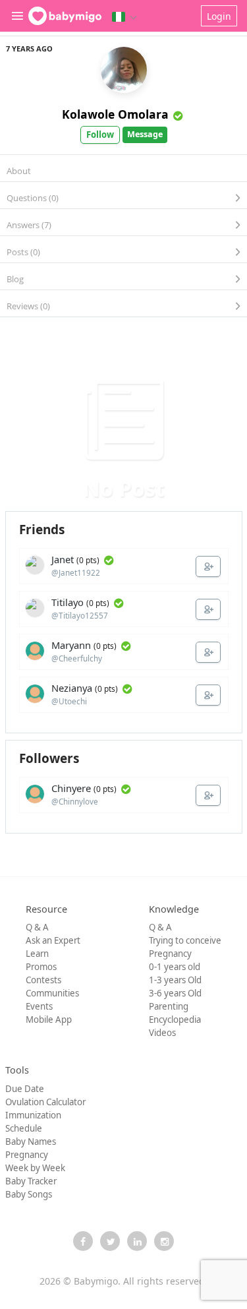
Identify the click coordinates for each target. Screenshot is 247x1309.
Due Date (24, 1089)
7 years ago (29, 48)
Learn (37, 953)
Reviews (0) (28, 306)
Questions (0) (33, 198)
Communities (52, 993)
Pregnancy (170, 953)
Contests (43, 980)
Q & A (37, 927)
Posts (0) (23, 252)
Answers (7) (29, 225)
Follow (100, 134)
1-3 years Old (175, 980)
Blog (15, 279)
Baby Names (30, 1141)
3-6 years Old (175, 993)
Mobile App (49, 1019)
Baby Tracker (31, 1181)
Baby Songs (28, 1194)
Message (145, 134)
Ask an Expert (53, 940)
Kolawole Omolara (115, 114)
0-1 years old (174, 967)
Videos (162, 1033)
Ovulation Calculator (45, 1102)
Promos (41, 967)
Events (39, 1006)
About (19, 171)
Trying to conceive (185, 940)
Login (219, 16)
